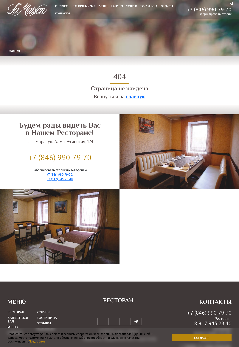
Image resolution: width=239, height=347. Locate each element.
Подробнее (37, 341)
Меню (12, 327)
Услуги (43, 312)
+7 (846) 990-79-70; (59, 174)
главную (135, 97)
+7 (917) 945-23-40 (60, 179)
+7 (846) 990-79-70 (209, 9)
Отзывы (44, 323)
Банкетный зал (17, 320)
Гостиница (47, 318)
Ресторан (15, 312)
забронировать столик (215, 14)
